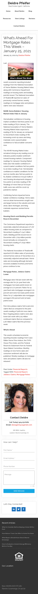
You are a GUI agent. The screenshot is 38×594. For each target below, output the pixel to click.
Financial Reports (20, 369)
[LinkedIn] (14, 509)
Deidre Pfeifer (19, 3)
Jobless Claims (9, 375)
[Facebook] (23, 509)
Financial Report (20, 372)
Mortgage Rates (23, 375)
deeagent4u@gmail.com (21, 425)
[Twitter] (19, 509)
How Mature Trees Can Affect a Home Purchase (18, 533)
